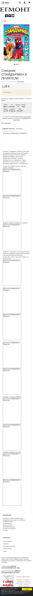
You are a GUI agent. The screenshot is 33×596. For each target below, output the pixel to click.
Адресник (5, 543)
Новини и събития (7, 525)
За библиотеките (7, 523)
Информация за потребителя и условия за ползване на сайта (14, 520)
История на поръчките (9, 546)
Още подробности (6, 123)
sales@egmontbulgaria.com (8, 567)
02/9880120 (17, 570)
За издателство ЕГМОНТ (9, 528)
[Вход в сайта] (24, 2)
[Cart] (29, 2)
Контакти (5, 530)
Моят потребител (8, 541)
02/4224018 (13, 566)
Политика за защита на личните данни (13, 518)
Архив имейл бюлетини (9, 526)
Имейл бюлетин (7, 548)
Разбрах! (27, 589)
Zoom (17, 64)
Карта (18, 567)
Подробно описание (8, 128)
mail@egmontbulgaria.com (8, 572)
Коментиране (20, 81)
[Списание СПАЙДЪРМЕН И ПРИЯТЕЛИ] (16, 42)
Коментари (19, 128)
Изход (5, 551)
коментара (12, 81)
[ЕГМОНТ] (15, 9)
